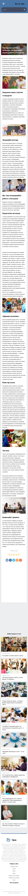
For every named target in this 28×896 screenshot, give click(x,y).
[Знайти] (24, 9)
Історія (14, 868)
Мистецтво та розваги (14, 877)
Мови (14, 873)
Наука (16, 550)
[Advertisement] (14, 29)
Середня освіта (14, 866)
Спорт (14, 880)
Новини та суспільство (14, 875)
